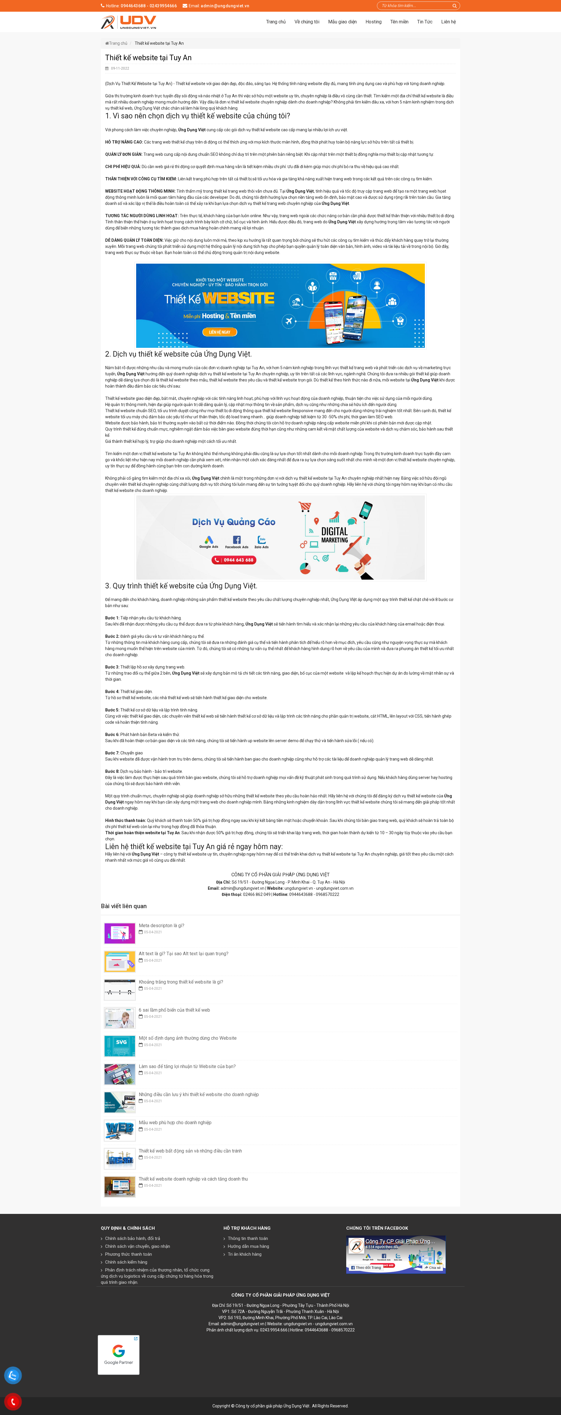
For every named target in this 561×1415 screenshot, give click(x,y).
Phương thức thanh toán (128, 1254)
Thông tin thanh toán (248, 1238)
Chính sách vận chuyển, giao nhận (137, 1246)
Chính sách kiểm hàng (126, 1262)
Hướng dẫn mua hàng (248, 1246)
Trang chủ (276, 22)
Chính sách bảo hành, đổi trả (132, 1238)
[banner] (129, 21)
